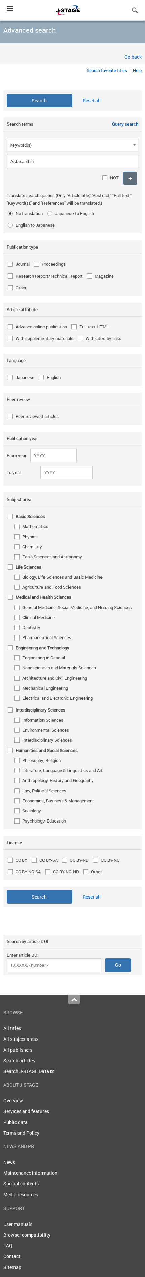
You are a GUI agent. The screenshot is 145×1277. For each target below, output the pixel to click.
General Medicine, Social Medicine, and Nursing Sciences (77, 607)
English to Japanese (35, 225)
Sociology (31, 811)
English (54, 377)
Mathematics (35, 526)
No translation (29, 213)
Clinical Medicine (38, 617)
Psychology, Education (44, 821)
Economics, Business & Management (58, 801)
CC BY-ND (79, 860)
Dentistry (31, 627)
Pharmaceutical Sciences (46, 637)
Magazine (104, 276)
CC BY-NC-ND (66, 872)
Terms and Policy (21, 1133)
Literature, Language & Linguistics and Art (62, 770)
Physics (30, 537)
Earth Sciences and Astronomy (52, 557)
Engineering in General (43, 658)
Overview (13, 1100)
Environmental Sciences (45, 730)
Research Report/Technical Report (49, 276)
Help (137, 70)
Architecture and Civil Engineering (54, 678)
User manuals (17, 1224)
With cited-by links (103, 338)
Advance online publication (41, 327)
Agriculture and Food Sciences (51, 587)
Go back (133, 56)
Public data (15, 1122)
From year (16, 455)
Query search (125, 124)
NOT (114, 178)
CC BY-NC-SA (28, 872)
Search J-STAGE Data (26, 1071)
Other (21, 288)
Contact (11, 1256)
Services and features (26, 1111)
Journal (23, 264)
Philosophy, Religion (41, 760)
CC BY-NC (110, 860)
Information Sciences (42, 720)
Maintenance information (30, 1173)
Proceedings (54, 264)
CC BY (21, 860)
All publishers (17, 1050)
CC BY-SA (48, 860)
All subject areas (20, 1039)
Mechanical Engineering (45, 688)
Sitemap (12, 1267)
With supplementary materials (45, 338)
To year (14, 472)
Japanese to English (74, 213)
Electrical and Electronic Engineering (57, 698)
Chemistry (32, 547)
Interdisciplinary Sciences (47, 740)
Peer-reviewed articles (37, 416)
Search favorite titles (107, 70)
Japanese (25, 377)
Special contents (21, 1183)
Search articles (19, 1060)
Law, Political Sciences (44, 791)
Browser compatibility (26, 1235)
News (9, 1162)
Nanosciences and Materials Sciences (59, 668)
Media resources (20, 1194)
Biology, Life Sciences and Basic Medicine (62, 577)
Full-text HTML (94, 327)
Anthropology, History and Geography (58, 780)
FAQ (7, 1245)
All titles (12, 1028)
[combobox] (72, 144)
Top (74, 999)
